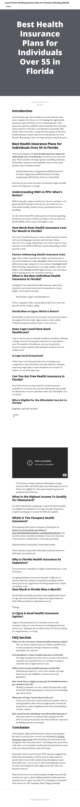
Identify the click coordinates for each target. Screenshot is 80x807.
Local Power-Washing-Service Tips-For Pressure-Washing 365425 (37, 2)
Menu (8, 6)
